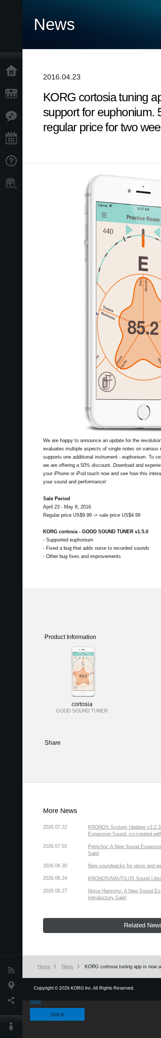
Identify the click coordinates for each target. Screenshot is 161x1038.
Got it (57, 1014)
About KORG (13, 1027)
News (13, 970)
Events (13, 139)
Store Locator (13, 183)
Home (13, 71)
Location (13, 985)
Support (13, 161)
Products (13, 93)
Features (13, 116)
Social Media (13, 1000)
